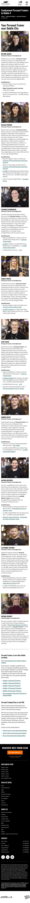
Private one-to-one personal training (15, 730)
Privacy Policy (4, 816)
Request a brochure (15, 757)
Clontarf (3, 843)
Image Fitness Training (9, 583)
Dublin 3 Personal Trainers (12, 683)
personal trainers (21, 16)
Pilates (3, 792)
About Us (4, 809)
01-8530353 (26, 843)
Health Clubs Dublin (6, 812)
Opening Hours (5, 827)
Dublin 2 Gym (4, 767)
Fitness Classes (5, 796)
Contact (4, 838)
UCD (20, 250)
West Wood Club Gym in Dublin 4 (17, 625)
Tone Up (3, 802)
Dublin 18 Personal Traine (11, 691)
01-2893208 (26, 847)
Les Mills (5, 171)
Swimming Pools (5, 787)
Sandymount (4, 850)
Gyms (2, 785)
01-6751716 (26, 841)
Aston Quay (4, 841)
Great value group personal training (14, 733)
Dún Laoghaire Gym (6, 778)
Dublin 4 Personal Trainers (12, 686)
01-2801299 (26, 845)
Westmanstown (5, 852)
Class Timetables (5, 821)
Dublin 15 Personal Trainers (12, 688)
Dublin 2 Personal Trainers (12, 681)
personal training (10, 16)
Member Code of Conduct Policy (9, 834)
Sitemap (3, 814)
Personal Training (5, 794)
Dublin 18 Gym (5, 776)
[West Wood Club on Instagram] (8, 857)
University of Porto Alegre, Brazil (12, 307)
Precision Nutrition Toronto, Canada (13, 388)
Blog (2, 823)
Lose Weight (4, 798)
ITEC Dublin (16, 445)
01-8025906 (26, 852)
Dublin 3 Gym (4, 769)
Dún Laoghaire (5, 845)
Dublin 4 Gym (4, 771)
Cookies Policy (4, 819)
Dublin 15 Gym (5, 774)
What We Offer (6, 782)
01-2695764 (26, 850)
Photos (3, 831)
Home (2, 16)
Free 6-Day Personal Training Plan (14, 736)
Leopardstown (5, 847)
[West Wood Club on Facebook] (3, 857)
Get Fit (3, 800)
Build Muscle (4, 805)
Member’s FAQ (5, 825)
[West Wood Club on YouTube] (12, 857)
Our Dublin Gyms (7, 764)
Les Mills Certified (8, 309)
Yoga (2, 790)
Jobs (2, 829)
